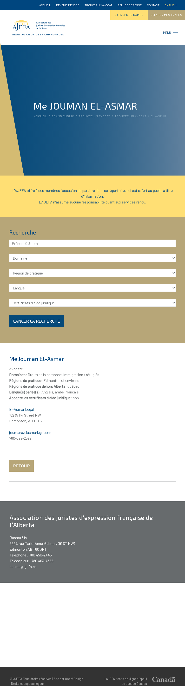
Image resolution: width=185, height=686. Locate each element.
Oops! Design (74, 679)
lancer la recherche (36, 321)
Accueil (45, 5)
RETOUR (21, 465)
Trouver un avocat (98, 5)
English (171, 5)
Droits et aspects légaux (27, 684)
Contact (153, 5)
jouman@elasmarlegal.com (31, 432)
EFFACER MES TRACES (166, 15)
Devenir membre (67, 5)
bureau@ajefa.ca (23, 566)
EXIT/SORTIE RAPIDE (129, 15)
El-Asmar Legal (21, 409)
